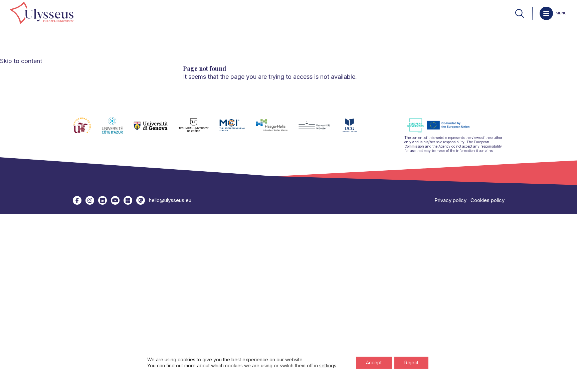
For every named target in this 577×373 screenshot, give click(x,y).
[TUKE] (199, 129)
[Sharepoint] (128, 200)
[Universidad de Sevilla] (87, 129)
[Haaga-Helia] (277, 129)
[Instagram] (89, 200)
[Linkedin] (102, 200)
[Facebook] (77, 200)
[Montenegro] (355, 129)
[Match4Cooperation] (140, 200)
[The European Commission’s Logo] (443, 131)
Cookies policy (487, 200)
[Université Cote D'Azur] (118, 129)
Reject (411, 362)
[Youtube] (115, 200)
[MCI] (237, 129)
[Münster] (319, 129)
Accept (374, 362)
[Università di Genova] (156, 129)
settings (327, 365)
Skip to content (21, 60)
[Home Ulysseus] (41, 13)
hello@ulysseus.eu (170, 200)
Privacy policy (450, 200)
